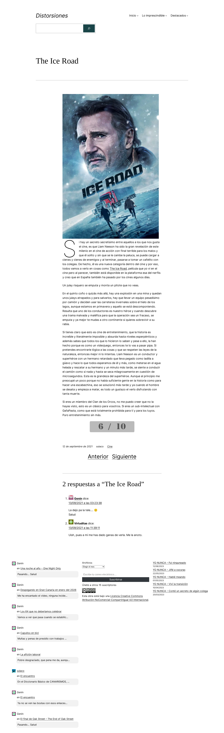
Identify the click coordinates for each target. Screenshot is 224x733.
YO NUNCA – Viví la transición (170, 583)
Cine (109, 446)
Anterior (98, 456)
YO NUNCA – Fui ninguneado (169, 562)
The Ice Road (118, 268)
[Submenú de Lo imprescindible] (166, 15)
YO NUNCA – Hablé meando (169, 576)
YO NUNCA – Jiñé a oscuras (169, 569)
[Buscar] (89, 28)
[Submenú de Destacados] (187, 15)
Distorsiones (52, 15)
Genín (78, 498)
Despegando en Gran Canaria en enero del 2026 (48, 589)
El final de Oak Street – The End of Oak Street (46, 718)
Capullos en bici (29, 632)
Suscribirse (115, 579)
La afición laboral (30, 654)
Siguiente (124, 456)
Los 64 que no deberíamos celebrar (41, 611)
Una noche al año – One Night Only (40, 568)
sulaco (20, 670)
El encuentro (27, 675)
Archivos (87, 562)
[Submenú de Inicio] (138, 15)
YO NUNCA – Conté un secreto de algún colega (180, 590)
